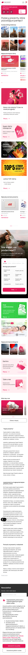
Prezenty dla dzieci (18, 275)
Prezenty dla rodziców (7, 279)
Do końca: (25, 80)
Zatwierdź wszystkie (14, 646)
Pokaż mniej (4, 575)
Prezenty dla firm (19, 284)
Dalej (12, 290)
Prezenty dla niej (19, 270)
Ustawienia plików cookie (14, 650)
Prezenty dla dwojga (7, 275)
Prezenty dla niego (7, 270)
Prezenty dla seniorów (18, 279)
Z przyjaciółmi (7, 284)
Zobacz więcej (14, 420)
